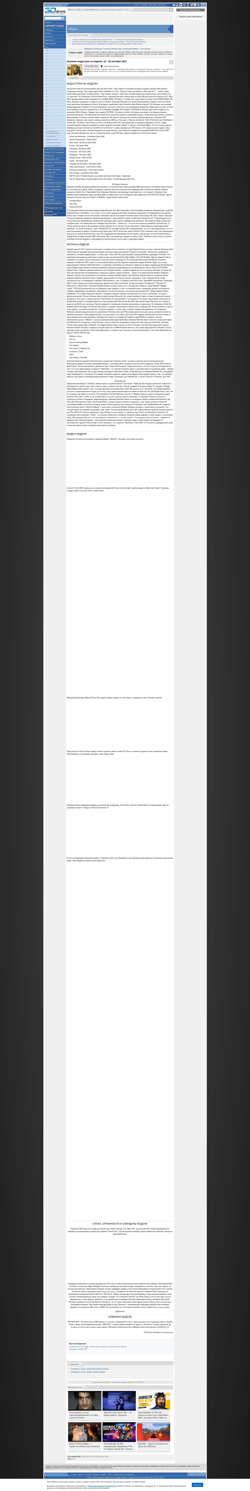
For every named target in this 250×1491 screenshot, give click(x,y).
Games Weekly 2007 (91, 9)
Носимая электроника (53, 169)
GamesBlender (51, 136)
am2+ (74, 1459)
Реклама (144, 5)
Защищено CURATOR (196, 1474)
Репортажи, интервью (53, 142)
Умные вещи (49, 196)
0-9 (47, 50)
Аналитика (49, 37)
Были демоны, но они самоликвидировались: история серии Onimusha (83, 1415)
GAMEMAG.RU (163, 1327)
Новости (48, 22)
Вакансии (51, 215)
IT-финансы (49, 30)
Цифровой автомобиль (53, 203)
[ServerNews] (55, 26)
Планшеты (49, 179)
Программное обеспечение (55, 183)
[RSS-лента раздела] (171, 10)
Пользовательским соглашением (102, 1486)
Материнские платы (52, 159)
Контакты (162, 5)
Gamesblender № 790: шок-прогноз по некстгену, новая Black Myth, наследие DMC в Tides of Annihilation (153, 1415)
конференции (168, 1332)
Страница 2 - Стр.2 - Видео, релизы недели (88, 1372)
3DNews (71, 9)
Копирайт (103, 1474)
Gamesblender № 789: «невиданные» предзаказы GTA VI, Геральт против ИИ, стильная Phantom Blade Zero (118, 1446)
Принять (197, 1485)
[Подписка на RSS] (198, 5)
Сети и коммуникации (53, 190)
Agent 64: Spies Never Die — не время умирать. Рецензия (117, 1413)
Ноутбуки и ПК (50, 173)
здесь (104, 1291)
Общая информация (53, 146)
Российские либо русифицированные (52, 132)
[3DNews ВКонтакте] (174, 5)
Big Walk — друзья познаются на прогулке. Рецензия (152, 1445)
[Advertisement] (120, 18)
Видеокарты (49, 40)
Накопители (49, 166)
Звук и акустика (50, 43)
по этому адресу (163, 1307)
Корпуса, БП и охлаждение (55, 152)
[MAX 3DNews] (181, 5)
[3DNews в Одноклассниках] (188, 5)
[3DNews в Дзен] (184, 5)
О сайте (136, 5)
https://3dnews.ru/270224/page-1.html (95, 1456)
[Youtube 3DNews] (177, 5)
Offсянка (48, 33)
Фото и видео (50, 200)
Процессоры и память (53, 186)
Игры (47, 47)
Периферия (49, 176)
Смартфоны (49, 193)
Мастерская (49, 156)
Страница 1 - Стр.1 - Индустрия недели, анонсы (90, 1369)
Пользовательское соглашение (123, 1474)
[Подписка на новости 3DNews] (195, 5)
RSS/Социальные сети (53, 208)
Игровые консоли (52, 139)
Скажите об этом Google (78, 1347)
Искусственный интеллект (54, 149)
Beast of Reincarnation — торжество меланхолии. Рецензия (84, 1445)
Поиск (110, 1474)
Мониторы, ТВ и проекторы (55, 162)
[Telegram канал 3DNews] (191, 5)
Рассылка (153, 5)
